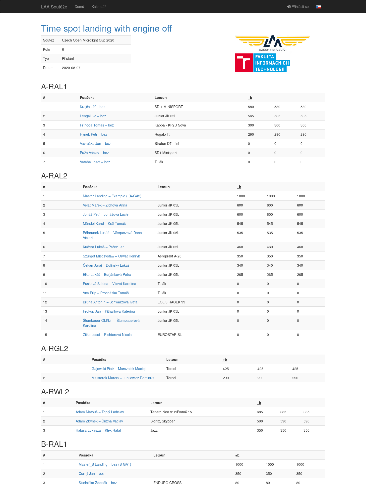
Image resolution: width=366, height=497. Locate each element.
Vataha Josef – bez (95, 161)
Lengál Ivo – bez (93, 115)
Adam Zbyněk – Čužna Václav (99, 420)
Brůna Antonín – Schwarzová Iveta (110, 301)
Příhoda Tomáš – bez (97, 125)
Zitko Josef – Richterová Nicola (107, 334)
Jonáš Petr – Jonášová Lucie (105, 214)
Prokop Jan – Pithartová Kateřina (109, 311)
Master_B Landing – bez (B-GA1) (105, 464)
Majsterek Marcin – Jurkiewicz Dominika (123, 377)
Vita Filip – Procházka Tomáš (106, 292)
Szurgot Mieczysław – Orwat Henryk (111, 255)
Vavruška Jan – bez (95, 143)
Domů (79, 6)
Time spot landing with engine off (106, 27)
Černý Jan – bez (92, 473)
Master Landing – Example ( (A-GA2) (112, 195)
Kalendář (99, 6)
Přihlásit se (300, 6)
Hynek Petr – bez (93, 134)
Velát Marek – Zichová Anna (105, 205)
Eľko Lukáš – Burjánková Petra (107, 274)
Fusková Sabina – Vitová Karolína (109, 283)
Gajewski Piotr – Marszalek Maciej (118, 368)
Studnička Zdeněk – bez (98, 482)
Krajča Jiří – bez (92, 106)
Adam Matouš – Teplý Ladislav (100, 411)
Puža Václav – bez (94, 152)
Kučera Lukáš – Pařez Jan (103, 246)
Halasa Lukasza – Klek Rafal (98, 430)
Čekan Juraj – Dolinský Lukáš (106, 265)
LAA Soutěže (54, 6)
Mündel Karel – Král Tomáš (104, 223)
